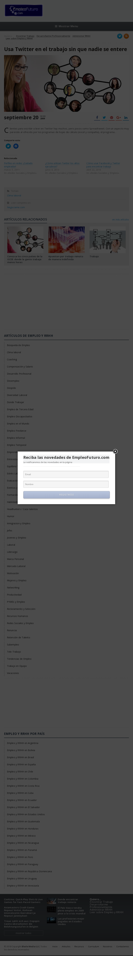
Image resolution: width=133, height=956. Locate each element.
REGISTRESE (66, 494)
